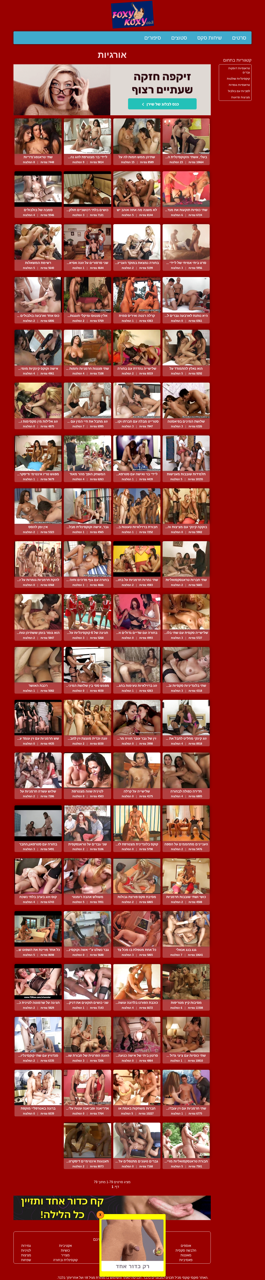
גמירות (26, 1245)
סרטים (239, 38)
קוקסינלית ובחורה (65, 1260)
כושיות (65, 1250)
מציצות (26, 1255)
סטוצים (179, 38)
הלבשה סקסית (186, 1250)
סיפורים (152, 38)
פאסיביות (186, 1260)
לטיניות (26, 1250)
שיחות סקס (209, 38)
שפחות (26, 1260)
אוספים (186, 1245)
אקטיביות (65, 1245)
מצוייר (65, 1255)
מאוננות (186, 1255)
